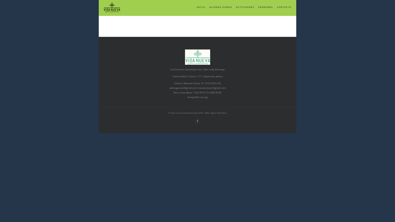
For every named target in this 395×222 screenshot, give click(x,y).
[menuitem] (202, 7)
